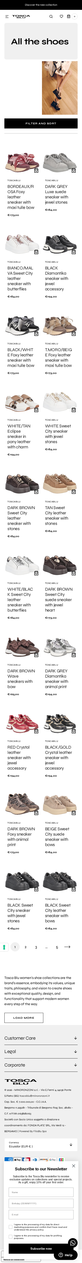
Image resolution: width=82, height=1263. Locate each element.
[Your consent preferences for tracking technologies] (4, 947)
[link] (22, 180)
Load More (23, 1017)
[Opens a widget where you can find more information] (66, 1255)
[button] (7, 17)
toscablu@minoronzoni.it (35, 1095)
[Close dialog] (73, 1165)
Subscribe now (41, 1248)
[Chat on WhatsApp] (73, 1243)
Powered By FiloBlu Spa (33, 1131)
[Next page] (67, 946)
